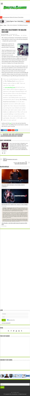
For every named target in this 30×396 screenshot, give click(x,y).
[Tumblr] (21, 331)
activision (6, 134)
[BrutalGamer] (15, 7)
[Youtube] (16, 331)
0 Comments (17, 35)
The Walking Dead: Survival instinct (8, 136)
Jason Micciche (5, 34)
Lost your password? (6, 323)
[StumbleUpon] (19, 331)
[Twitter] (14, 331)
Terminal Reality (19, 134)
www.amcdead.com (10, 87)
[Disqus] (15, 251)
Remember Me (11, 320)
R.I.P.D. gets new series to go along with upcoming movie (20, 162)
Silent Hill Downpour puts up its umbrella (10, 159)
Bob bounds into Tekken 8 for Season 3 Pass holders (13, 17)
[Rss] (8, 331)
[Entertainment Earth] (15, 21)
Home (1, 25)
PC (5, 35)
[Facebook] (11, 331)
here (10, 123)
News (5, 25)
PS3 (7, 35)
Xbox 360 (10, 35)
